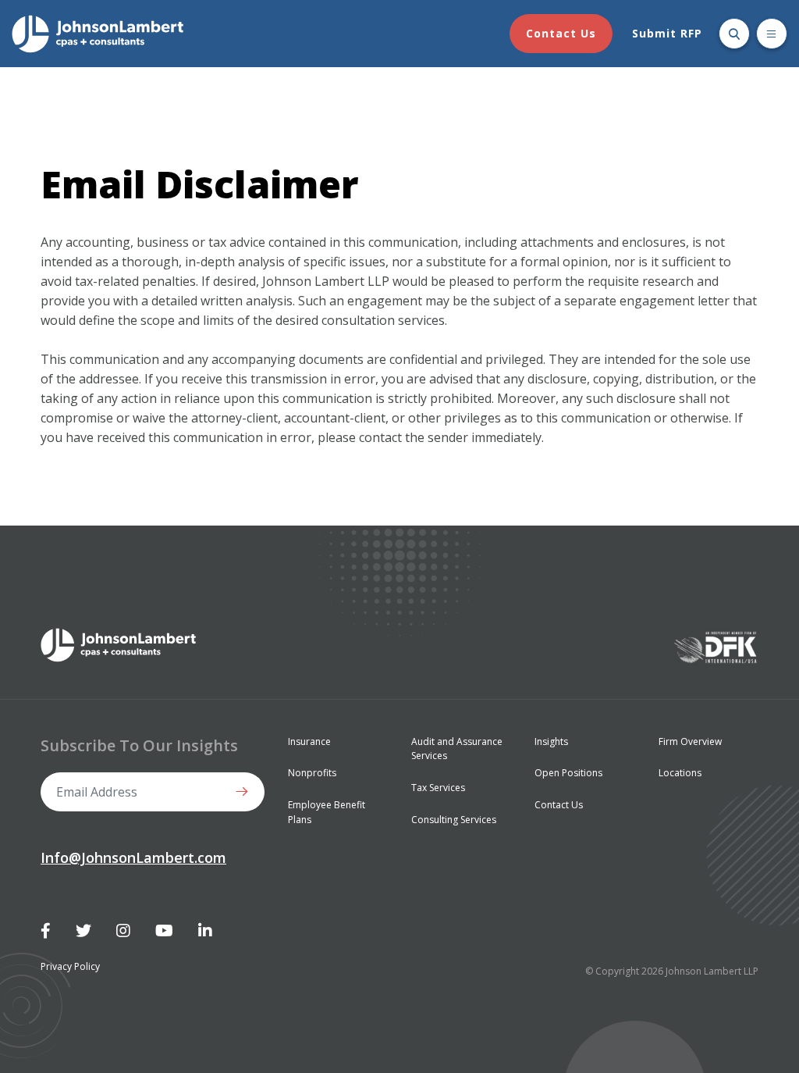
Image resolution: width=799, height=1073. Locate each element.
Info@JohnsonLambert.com (133, 857)
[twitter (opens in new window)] (83, 931)
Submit (245, 791)
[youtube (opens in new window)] (164, 931)
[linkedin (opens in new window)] (205, 931)
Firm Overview (690, 741)
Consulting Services (453, 819)
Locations (680, 772)
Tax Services (438, 787)
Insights (551, 741)
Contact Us (561, 33)
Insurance (309, 741)
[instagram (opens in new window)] (123, 931)
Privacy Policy (70, 966)
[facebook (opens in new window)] (46, 931)
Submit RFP (667, 33)
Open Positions (568, 772)
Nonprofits (312, 772)
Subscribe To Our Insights (139, 745)
